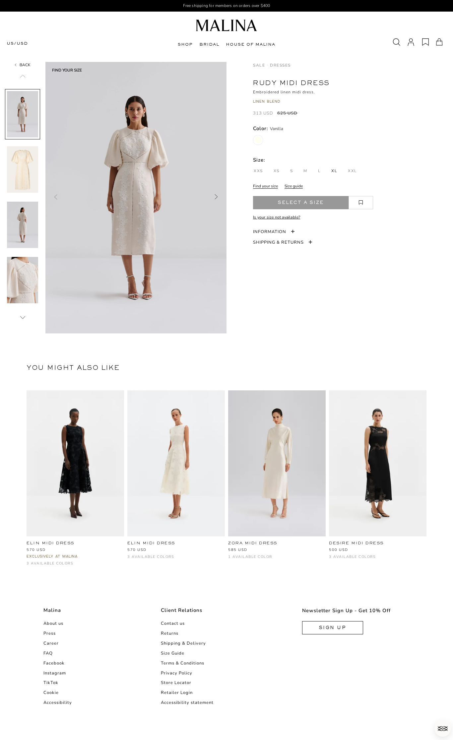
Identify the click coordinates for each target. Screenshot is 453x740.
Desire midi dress (356, 543)
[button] (442, 728)
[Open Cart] (439, 42)
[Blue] (52, 566)
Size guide (294, 186)
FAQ (48, 653)
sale (259, 65)
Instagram (54, 673)
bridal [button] (209, 44)
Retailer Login (177, 693)
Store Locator (176, 683)
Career (51, 643)
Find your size (265, 186)
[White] (41, 566)
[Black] (30, 566)
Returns (169, 633)
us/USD (17, 43)
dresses (280, 65)
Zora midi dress (252, 543)
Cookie (51, 693)
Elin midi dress (50, 543)
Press (49, 633)
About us (53, 623)
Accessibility (57, 703)
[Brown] (344, 560)
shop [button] (185, 44)
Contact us (173, 623)
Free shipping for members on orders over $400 (226, 5)
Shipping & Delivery (183, 643)
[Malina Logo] (226, 25)
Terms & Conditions (182, 663)
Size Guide (172, 653)
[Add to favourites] (361, 202)
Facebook (54, 663)
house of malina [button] (250, 44)
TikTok (50, 683)
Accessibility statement (187, 703)
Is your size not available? (276, 217)
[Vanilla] (258, 140)
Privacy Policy (176, 673)
